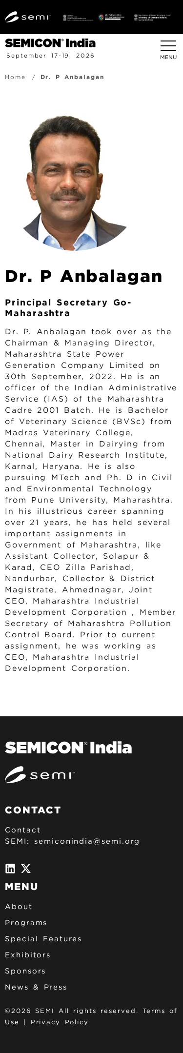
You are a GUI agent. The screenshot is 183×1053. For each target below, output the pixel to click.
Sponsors (25, 971)
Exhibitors (28, 955)
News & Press (36, 987)
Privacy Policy (60, 1022)
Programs (26, 922)
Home (15, 77)
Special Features (43, 938)
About (19, 906)
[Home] (54, 42)
